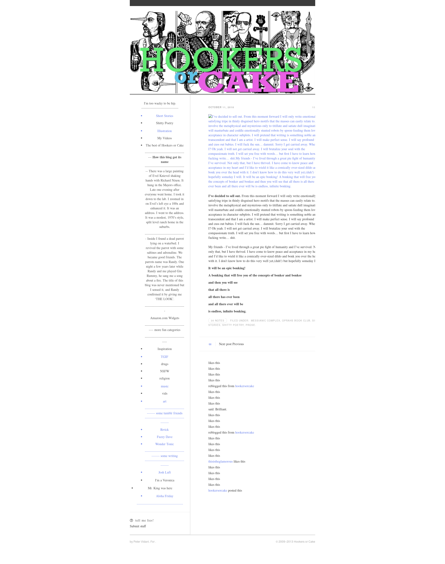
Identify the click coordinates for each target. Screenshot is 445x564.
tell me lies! (144, 520)
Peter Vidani (141, 541)
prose (250, 325)
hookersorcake (244, 386)
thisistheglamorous (220, 461)
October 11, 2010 (221, 107)
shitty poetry (233, 325)
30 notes (217, 320)
